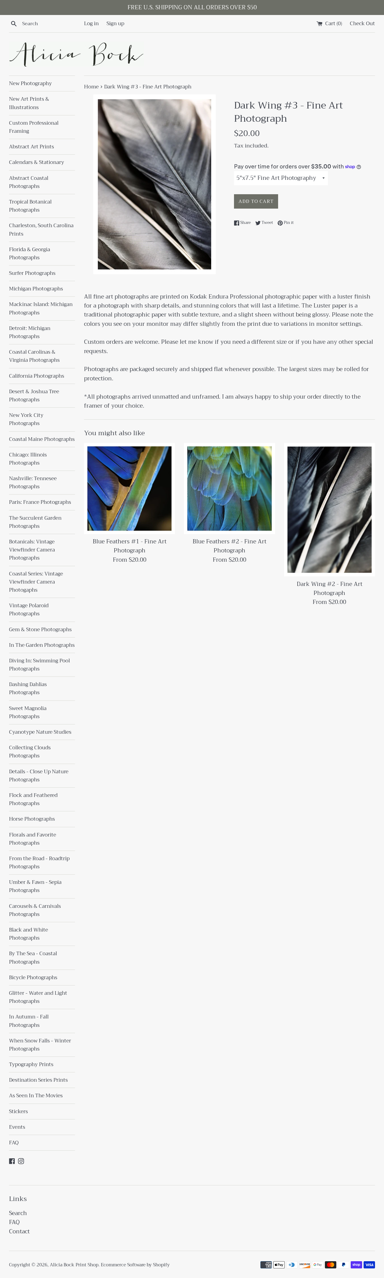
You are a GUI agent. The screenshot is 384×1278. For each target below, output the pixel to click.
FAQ (14, 1142)
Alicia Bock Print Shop (74, 1265)
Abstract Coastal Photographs (28, 182)
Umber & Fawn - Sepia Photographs (35, 886)
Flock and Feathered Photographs (33, 799)
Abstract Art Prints (31, 146)
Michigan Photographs (36, 288)
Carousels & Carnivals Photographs (35, 910)
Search (18, 1213)
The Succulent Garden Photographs (35, 522)
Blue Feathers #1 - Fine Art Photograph (129, 545)
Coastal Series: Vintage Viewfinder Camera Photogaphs (36, 581)
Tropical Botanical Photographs (30, 206)
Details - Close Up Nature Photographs (38, 775)
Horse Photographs (32, 819)
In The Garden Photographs (42, 645)
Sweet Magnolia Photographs (27, 712)
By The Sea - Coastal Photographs (33, 957)
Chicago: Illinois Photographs (28, 458)
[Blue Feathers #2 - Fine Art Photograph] (229, 488)
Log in (91, 23)
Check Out (362, 23)
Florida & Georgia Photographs (29, 253)
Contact (19, 1231)
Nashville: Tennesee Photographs (33, 482)
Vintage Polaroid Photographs (29, 609)
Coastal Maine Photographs (42, 439)
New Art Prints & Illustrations (29, 103)
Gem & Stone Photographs (40, 629)
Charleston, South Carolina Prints (41, 229)
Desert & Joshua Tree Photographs (34, 395)
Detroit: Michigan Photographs (29, 332)
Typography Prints (31, 1064)
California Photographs (36, 376)
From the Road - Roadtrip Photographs (39, 862)
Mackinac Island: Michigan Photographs (41, 308)
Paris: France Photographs (40, 502)
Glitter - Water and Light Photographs (38, 997)
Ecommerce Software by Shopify (135, 1265)
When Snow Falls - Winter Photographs (40, 1044)
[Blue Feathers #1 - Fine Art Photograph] (129, 488)
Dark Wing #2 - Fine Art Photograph (329, 588)
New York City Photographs (26, 419)
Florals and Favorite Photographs (32, 839)
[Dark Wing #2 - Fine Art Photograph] (329, 509)
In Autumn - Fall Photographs (29, 1020)
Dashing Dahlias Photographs (28, 688)
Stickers (18, 1111)
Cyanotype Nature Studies (40, 732)
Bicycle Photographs (33, 977)
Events (17, 1127)
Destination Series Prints (38, 1080)
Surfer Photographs (32, 273)
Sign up (115, 23)
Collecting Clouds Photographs (30, 751)
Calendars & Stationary (36, 162)
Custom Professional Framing (33, 127)
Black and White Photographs (28, 934)
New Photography (30, 83)
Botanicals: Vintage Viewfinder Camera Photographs (32, 549)
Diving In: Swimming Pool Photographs (39, 664)
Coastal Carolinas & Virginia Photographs (34, 356)
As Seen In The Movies (36, 1095)
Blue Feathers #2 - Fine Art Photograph (229, 545)
